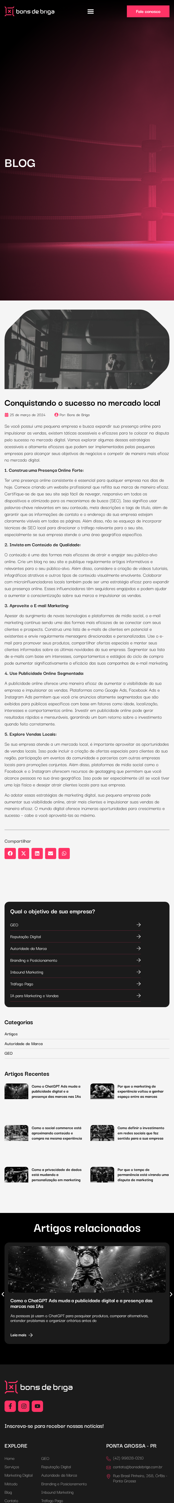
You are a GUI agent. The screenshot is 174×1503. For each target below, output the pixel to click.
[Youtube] (37, 1406)
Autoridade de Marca (24, 1043)
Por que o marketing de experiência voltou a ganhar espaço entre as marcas (141, 1091)
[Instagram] (23, 1406)
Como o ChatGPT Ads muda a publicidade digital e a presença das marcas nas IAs (56, 1091)
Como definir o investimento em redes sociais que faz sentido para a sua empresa (141, 1133)
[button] (91, 11)
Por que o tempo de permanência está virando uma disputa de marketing (143, 1174)
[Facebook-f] (10, 1406)
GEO (9, 1053)
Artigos (11, 1033)
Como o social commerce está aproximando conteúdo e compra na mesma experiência (57, 1133)
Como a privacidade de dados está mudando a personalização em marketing (57, 1174)
